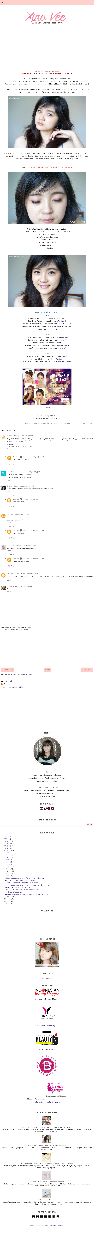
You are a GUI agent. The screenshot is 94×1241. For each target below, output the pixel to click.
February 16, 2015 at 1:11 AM (26, 545)
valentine (65, 423)
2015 (6, 850)
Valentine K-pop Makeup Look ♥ (18, 887)
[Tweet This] (84, 423)
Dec (8, 853)
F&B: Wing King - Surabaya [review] (20, 880)
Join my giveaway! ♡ (15, 520)
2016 (6, 848)
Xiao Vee (16, 457)
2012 (6, 903)
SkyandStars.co (56, 1225)
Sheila (9, 486)
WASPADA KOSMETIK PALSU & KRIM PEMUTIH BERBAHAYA (47, 1127)
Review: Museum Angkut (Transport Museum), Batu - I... (28, 894)
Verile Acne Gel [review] (47, 1200)
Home (47, 669)
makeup (35, 423)
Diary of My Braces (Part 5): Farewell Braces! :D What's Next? (47, 1163)
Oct (8, 857)
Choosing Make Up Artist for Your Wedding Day (25, 878)
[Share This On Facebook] (81, 423)
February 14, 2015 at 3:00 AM (23, 436)
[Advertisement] (47, 49)
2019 (6, 841)
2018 (6, 843)
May (8, 869)
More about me (47, 796)
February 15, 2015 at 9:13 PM (24, 514)
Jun (8, 867)
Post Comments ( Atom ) (23, 675)
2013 (6, 901)
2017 (6, 846)
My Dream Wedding (13, 892)
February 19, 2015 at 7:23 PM (33, 457)
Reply (9, 449)
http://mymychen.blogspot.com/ (19, 446)
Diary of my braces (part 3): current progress (47, 1145)
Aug (8, 862)
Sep (8, 860)
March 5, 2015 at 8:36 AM (29, 574)
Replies (12, 453)
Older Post (87, 669)
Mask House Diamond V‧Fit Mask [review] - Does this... (27, 885)
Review (61, 321)
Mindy (9, 436)
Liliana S (10, 586)
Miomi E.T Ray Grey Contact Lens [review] (47, 1182)
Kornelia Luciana (13, 574)
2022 (6, 837)
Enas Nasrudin (12, 472)
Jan (8, 897)
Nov (8, 855)
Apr (8, 871)
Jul (7, 864)
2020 (6, 839)
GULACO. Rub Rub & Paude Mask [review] (22, 890)
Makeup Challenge (50, 423)
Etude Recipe (81, 84)
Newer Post (7, 669)
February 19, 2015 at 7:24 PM (33, 530)
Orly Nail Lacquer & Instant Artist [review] (22, 883)
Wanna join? (47, 407)
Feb (8, 876)
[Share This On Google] (91, 423)
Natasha (10, 514)
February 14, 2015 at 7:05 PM (23, 486)
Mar (8, 873)
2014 (6, 899)
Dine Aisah (11, 545)
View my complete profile (12, 687)
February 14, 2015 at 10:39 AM (30, 472)
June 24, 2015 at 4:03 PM (23, 586)
